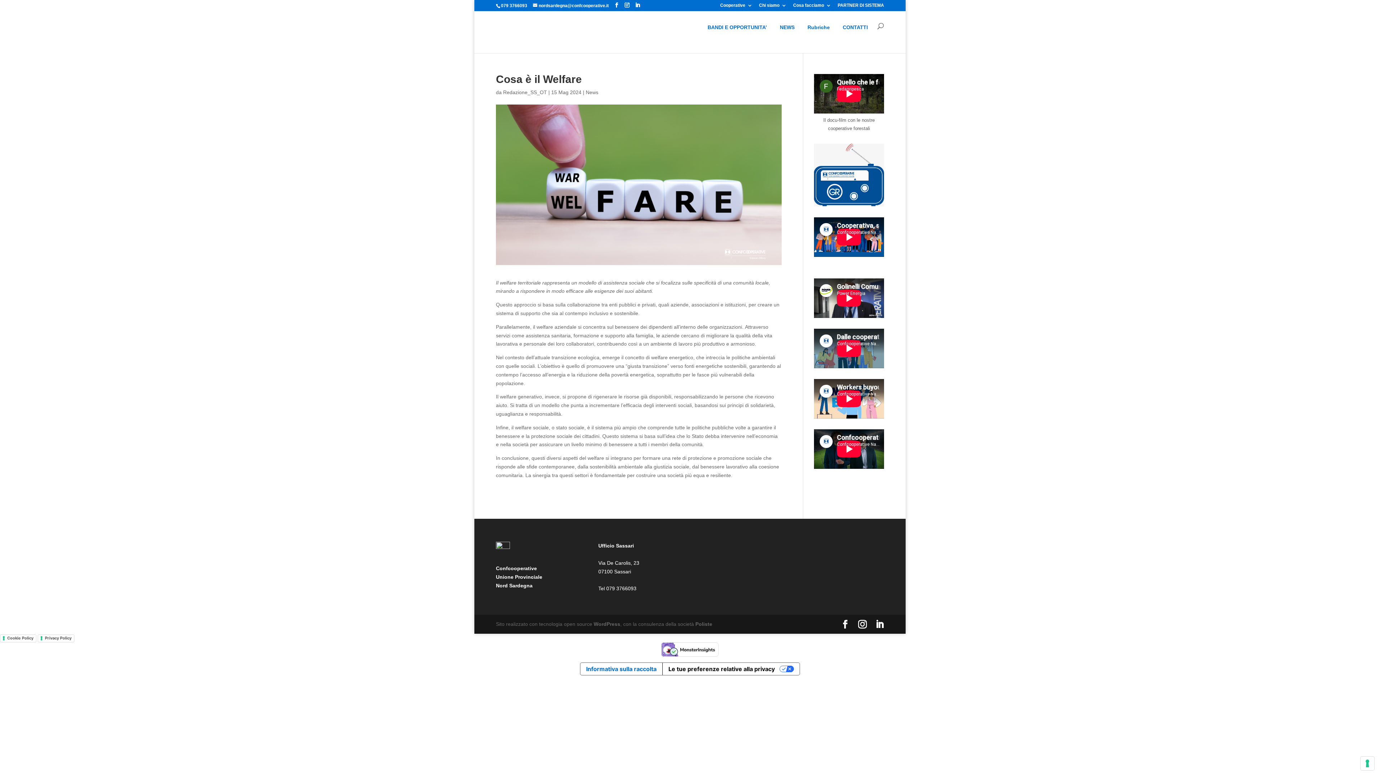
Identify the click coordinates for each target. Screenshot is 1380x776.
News (592, 92)
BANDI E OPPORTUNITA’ (737, 27)
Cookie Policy (20, 638)
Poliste (703, 624)
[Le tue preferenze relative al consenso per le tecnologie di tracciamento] (1367, 763)
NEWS (787, 27)
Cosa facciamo (808, 5)
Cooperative (732, 5)
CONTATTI (855, 27)
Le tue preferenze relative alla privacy (721, 669)
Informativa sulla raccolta (621, 669)
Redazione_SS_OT (525, 92)
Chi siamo (769, 5)
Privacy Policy (58, 638)
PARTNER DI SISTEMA (861, 5)
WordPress (607, 624)
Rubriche (819, 27)
